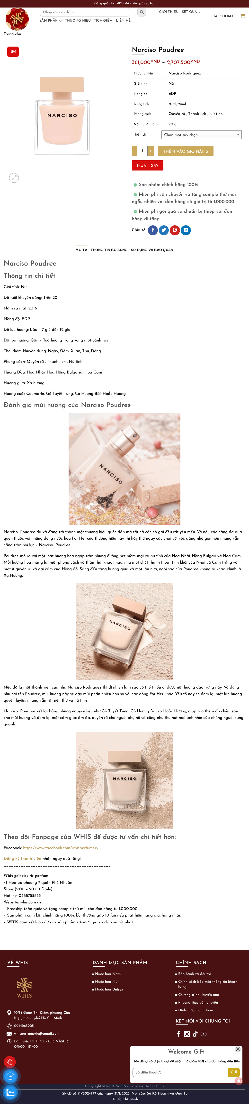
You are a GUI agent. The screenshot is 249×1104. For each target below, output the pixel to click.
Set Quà (189, 12)
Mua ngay (148, 166)
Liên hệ (123, 21)
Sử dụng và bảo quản (152, 250)
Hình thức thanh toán (195, 1010)
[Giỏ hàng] (242, 16)
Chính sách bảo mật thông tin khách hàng (208, 984)
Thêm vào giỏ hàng (186, 152)
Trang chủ (12, 34)
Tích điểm (103, 21)
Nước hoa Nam (108, 974)
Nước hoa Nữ (106, 982)
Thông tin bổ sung (109, 250)
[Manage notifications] (239, 1081)
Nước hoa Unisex (109, 989)
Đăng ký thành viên (22, 859)
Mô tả (81, 250)
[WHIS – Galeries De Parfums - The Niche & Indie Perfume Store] (17, 19)
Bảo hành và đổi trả (194, 974)
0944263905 (10, 1062)
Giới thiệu (168, 12)
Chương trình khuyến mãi (198, 995)
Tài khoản (223, 16)
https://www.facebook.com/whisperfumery (60, 848)
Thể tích (139, 135)
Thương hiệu (78, 21)
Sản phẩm (48, 21)
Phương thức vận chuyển (198, 1003)
